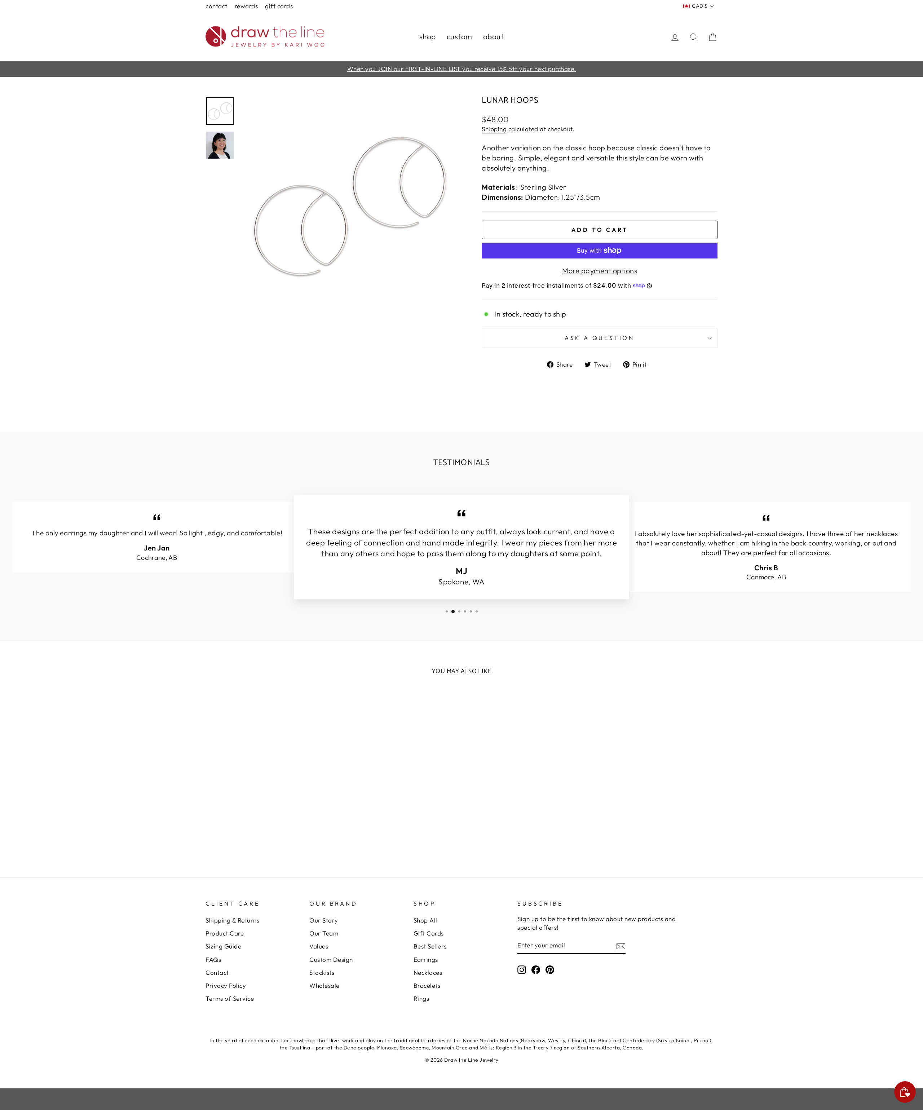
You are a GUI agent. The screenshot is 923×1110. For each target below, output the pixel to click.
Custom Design (331, 959)
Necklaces (428, 972)
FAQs (213, 959)
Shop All (425, 920)
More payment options (599, 270)
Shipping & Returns (232, 920)
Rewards (246, 6)
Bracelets (427, 985)
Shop (427, 36)
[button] (29, 1080)
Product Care (225, 933)
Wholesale (324, 985)
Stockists (322, 972)
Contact (217, 6)
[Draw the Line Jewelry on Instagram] (521, 969)
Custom (459, 36)
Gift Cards (279, 6)
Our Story (323, 920)
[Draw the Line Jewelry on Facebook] (535, 969)
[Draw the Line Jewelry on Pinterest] (550, 969)
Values (318, 946)
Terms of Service (230, 998)
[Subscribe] (621, 946)
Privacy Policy (226, 985)
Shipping (494, 129)
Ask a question (600, 337)
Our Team (323, 933)
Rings (421, 998)
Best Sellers (430, 946)
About (493, 36)
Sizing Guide (223, 946)
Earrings (426, 959)
